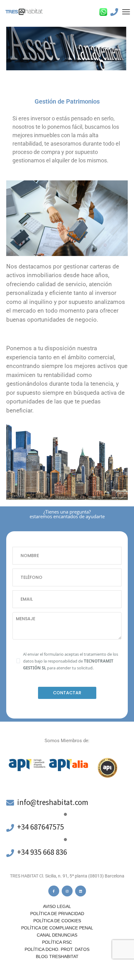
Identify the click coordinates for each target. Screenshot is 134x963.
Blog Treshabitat (57, 956)
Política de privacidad (57, 913)
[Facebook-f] (53, 891)
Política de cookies (57, 920)
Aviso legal (57, 906)
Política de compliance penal (57, 927)
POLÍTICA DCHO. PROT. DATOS (57, 949)
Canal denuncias (57, 935)
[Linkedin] (80, 891)
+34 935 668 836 (42, 852)
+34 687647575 (40, 827)
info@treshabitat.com (52, 802)
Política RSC (57, 942)
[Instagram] (67, 891)
